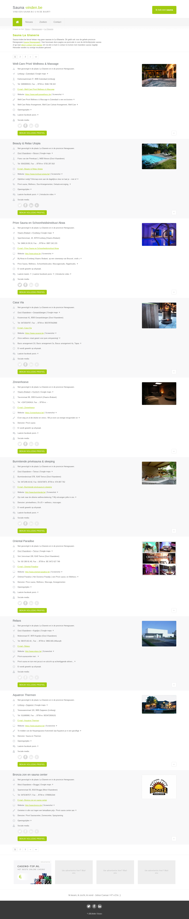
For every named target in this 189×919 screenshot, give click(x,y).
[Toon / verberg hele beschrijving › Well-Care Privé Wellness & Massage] (60, 99)
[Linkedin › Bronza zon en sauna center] (31, 831)
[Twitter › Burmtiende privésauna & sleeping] (20, 523)
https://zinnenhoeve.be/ (34, 413)
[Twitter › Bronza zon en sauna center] (20, 831)
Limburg (21, 74)
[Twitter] (88, 906)
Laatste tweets (25, 274)
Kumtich (36, 392)
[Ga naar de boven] (174, 133)
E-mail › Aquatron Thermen (28, 721)
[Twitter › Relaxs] (20, 677)
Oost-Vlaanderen (24, 153)
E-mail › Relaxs (24, 646)
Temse (35, 472)
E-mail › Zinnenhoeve (26, 408)
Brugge (36, 785)
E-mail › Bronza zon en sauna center (32, 800)
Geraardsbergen (39, 312)
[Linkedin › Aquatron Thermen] (31, 757)
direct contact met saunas (31, 45)
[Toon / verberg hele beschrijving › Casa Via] (60, 338)
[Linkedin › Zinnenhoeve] (31, 444)
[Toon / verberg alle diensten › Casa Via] (60, 343)
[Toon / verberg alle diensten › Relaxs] (60, 661)
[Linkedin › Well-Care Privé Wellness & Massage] (31, 125)
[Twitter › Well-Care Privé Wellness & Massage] (20, 125)
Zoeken (43, 22)
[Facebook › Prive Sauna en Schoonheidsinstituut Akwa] (25, 285)
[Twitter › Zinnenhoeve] (20, 444)
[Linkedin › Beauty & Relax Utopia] (31, 205)
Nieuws (29, 22)
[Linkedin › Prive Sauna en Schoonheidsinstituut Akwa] (31, 285)
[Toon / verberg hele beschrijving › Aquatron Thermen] (60, 730)
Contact (57, 22)
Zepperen (29, 705)
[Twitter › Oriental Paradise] (20, 603)
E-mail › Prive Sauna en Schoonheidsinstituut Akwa (38, 248)
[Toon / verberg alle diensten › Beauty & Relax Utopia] (60, 184)
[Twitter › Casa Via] (20, 364)
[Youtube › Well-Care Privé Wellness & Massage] (37, 125)
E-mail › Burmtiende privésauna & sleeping (35, 487)
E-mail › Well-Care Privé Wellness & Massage (36, 89)
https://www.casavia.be (34, 333)
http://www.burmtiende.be (35, 492)
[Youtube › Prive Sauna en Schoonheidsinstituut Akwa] (37, 285)
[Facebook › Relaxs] (25, 677)
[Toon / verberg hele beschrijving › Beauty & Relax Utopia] (60, 179)
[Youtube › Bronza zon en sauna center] (37, 831)
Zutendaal (30, 74)
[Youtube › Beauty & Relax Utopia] (37, 205)
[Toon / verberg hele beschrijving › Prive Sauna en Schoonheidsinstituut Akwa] (60, 258)
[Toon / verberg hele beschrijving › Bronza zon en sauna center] (60, 810)
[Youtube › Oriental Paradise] (37, 603)
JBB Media (92, 913)
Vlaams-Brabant (24, 233)
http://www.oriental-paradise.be (37, 572)
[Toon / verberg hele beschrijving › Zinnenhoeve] (60, 417)
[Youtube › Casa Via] (37, 364)
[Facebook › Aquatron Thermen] (25, 757)
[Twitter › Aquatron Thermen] (20, 757)
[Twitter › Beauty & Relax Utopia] (20, 205)
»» (36, 57)
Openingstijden (25, 110)
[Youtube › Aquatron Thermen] (37, 757)
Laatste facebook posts (28, 115)
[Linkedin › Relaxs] (31, 677)
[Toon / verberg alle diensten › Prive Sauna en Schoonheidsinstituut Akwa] (60, 264)
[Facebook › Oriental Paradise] (25, 603)
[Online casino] (34, 873)
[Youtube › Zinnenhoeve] (37, 444)
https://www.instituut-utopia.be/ (37, 174)
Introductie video (48, 194)
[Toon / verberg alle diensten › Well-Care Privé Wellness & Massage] (60, 104)
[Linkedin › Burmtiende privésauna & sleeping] (31, 523)
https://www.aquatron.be (34, 726)
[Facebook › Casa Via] (25, 364)
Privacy (99, 913)
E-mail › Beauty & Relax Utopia (30, 169)
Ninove (36, 153)
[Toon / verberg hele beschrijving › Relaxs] (60, 656)
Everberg (36, 233)
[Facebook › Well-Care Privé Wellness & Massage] (25, 125)
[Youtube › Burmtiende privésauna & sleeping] (37, 523)
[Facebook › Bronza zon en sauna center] (25, 831)
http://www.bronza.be (33, 805)
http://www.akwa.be (33, 254)
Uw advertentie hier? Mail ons (74, 871)
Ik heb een (164, 10)
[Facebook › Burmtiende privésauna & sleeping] (25, 523)
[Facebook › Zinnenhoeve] (25, 444)
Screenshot (58, 94)
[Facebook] (94, 906)
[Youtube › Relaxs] (37, 677)
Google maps (41, 74)
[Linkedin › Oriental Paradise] (31, 603)
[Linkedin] (100, 906)
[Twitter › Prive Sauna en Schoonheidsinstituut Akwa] (20, 285)
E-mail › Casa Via (25, 328)
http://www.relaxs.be (33, 651)
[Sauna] (17, 22)
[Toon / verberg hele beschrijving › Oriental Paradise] (60, 577)
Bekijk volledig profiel (32, 133)
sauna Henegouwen (32, 42)
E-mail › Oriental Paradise (28, 567)
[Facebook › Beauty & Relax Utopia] (25, 205)
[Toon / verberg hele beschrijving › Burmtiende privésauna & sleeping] (60, 497)
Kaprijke (36, 631)
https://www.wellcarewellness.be (38, 94)
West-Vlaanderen (24, 785)
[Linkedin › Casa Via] (31, 364)
